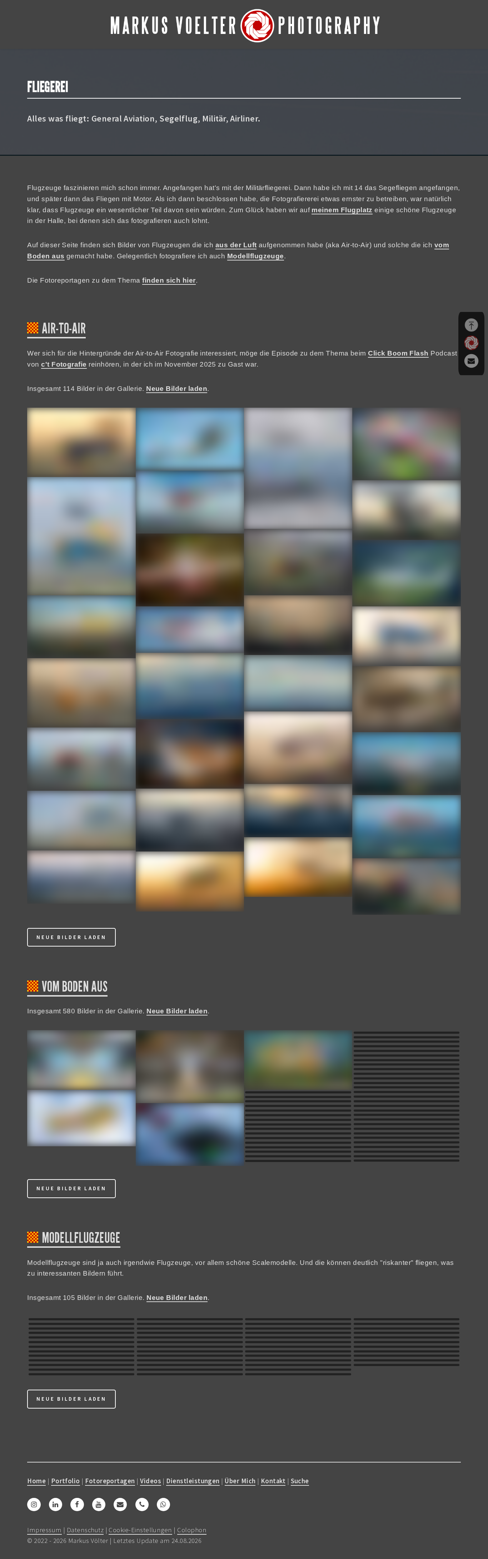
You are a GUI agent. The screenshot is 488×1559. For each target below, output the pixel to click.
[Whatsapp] (163, 1504)
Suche (300, 1481)
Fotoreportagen (110, 1481)
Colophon (191, 1530)
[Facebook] (77, 1504)
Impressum (44, 1530)
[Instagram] (33, 1504)
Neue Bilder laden (176, 388)
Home (36, 1481)
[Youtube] (98, 1504)
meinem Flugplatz (342, 210)
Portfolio (65, 1481)
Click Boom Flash (398, 353)
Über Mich (240, 1481)
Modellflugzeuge (255, 256)
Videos (150, 1481)
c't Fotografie (64, 364)
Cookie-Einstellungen (140, 1530)
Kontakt (273, 1481)
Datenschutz (85, 1530)
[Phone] (142, 1504)
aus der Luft (236, 245)
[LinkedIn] (55, 1504)
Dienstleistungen (192, 1481)
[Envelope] (120, 1504)
